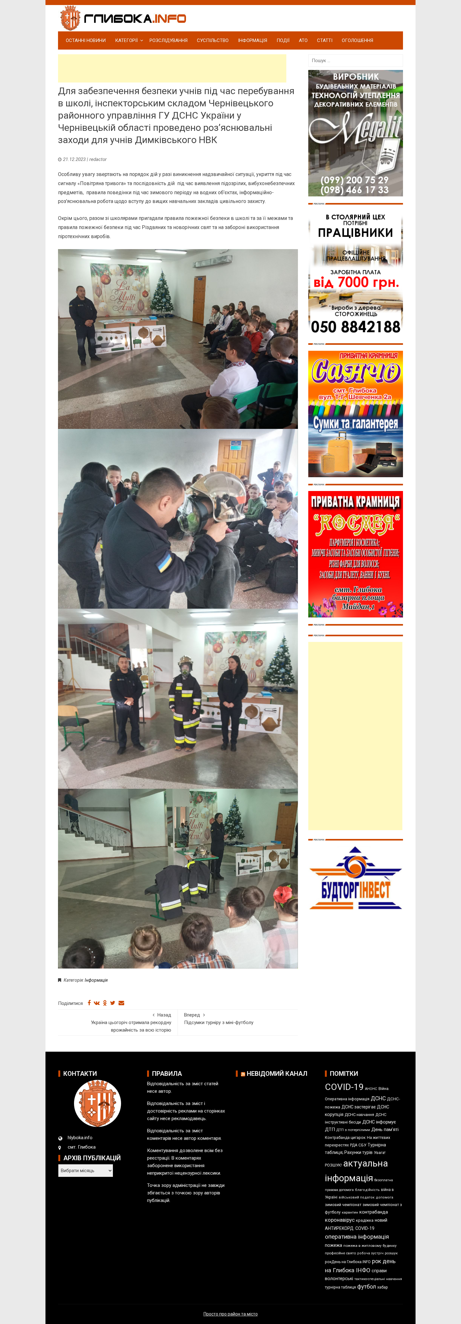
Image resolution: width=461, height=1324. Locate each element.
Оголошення (357, 40)
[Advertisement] (172, 68)
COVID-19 (344, 1087)
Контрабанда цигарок (345, 1137)
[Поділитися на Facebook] (89, 1003)
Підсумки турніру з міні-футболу (218, 1018)
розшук (391, 1253)
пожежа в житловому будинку (370, 1245)
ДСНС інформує (379, 1122)
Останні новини (86, 40)
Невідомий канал (277, 1073)
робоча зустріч (370, 1253)
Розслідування (169, 40)
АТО (303, 40)
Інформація (252, 40)
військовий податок (356, 1197)
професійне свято (340, 1253)
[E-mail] (121, 1003)
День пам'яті (385, 1129)
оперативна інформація (357, 1236)
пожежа (333, 1245)
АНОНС (371, 1089)
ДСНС (378, 1098)
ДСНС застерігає (359, 1106)
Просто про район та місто (231, 1313)
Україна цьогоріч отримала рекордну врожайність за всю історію (131, 1022)
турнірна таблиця (340, 1287)
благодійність (367, 1190)
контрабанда (373, 1212)
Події (283, 40)
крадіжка (365, 1220)
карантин (350, 1212)
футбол (366, 1286)
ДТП (330, 1129)
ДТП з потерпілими (353, 1130)
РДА (353, 1145)
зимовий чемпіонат (343, 1204)
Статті (324, 40)
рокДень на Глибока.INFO (348, 1262)
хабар (382, 1287)
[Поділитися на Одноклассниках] (105, 1003)
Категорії (126, 40)
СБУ (362, 1145)
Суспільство (213, 40)
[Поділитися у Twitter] (113, 1003)
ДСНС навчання (359, 1114)
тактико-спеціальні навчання (378, 1279)
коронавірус (340, 1220)
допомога (384, 1197)
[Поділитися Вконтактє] (96, 1003)
